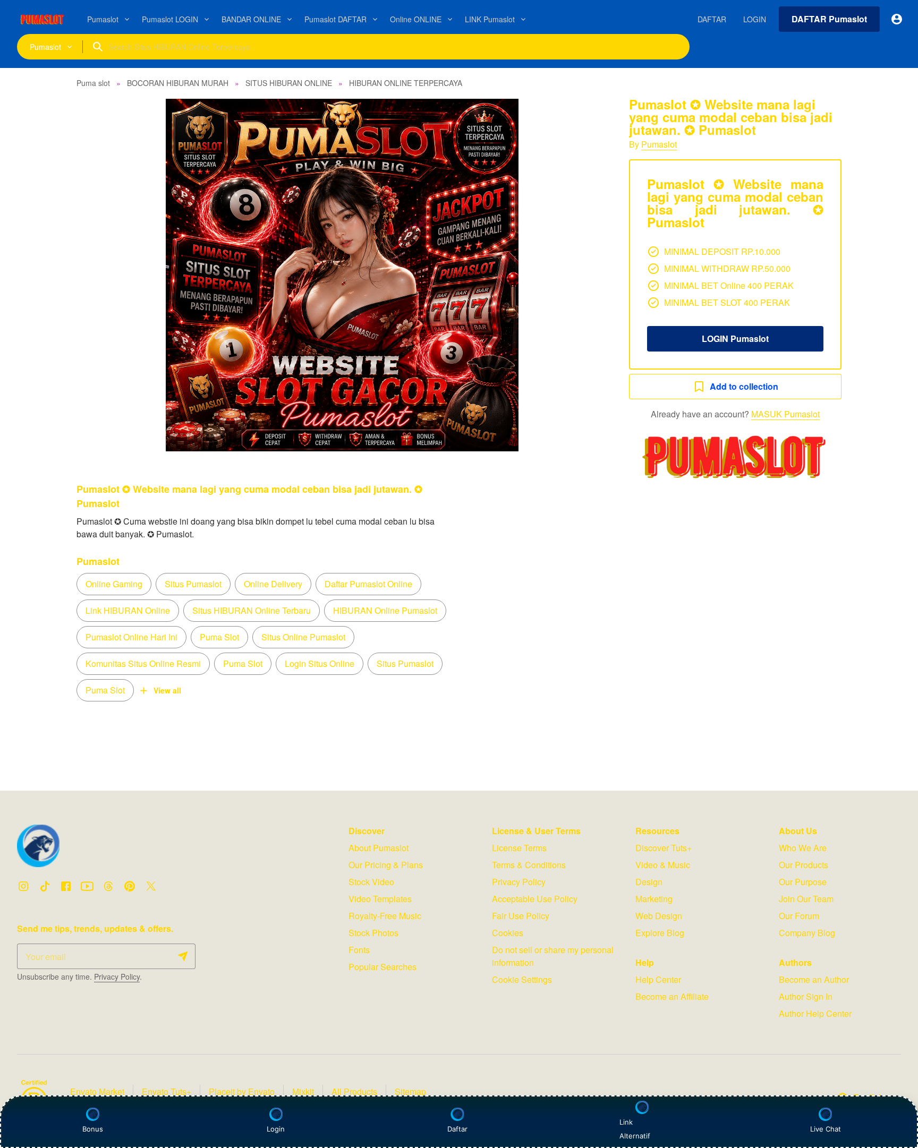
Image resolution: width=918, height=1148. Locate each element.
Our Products (803, 865)
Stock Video (371, 882)
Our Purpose (803, 882)
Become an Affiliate (672, 996)
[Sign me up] (183, 956)
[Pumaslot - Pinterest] (129, 886)
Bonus (92, 1129)
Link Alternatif (634, 1129)
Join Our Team (806, 899)
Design (648, 882)
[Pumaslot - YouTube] (87, 886)
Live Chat (825, 1129)
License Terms (519, 848)
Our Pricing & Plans (385, 865)
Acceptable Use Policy (534, 899)
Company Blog (807, 933)
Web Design (658, 916)
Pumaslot (659, 144)
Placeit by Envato (242, 1091)
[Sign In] (897, 19)
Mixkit (303, 1091)
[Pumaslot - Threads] (108, 886)
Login (276, 1129)
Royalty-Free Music (384, 916)
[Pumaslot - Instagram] (23, 886)
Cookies (507, 933)
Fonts (359, 950)
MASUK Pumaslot (785, 414)
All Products (354, 1091)
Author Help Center (815, 1013)
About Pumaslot (378, 848)
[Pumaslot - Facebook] (65, 886)
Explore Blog (659, 933)
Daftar (459, 1129)
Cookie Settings (522, 979)
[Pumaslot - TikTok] (44, 886)
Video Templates (380, 899)
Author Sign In (805, 996)
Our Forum (799, 916)
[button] (342, 275)
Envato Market (97, 1091)
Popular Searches (382, 967)
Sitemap (410, 1091)
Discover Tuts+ (663, 848)
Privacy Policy (117, 976)
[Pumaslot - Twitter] (151, 886)
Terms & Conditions (529, 865)
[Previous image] (99, 275)
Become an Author (814, 979)
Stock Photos (373, 933)
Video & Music (662, 865)
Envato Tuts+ (166, 1091)
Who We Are (803, 848)
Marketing (654, 899)
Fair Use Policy (520, 916)
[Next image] (585, 275)
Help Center (658, 979)
